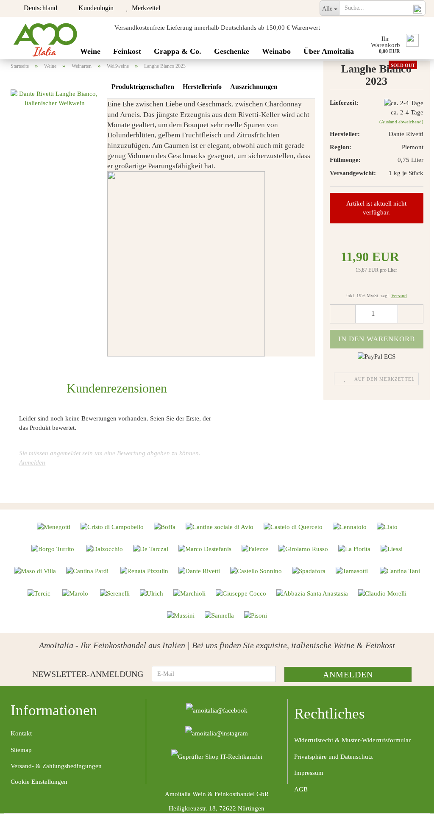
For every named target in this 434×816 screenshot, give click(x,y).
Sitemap (21, 749)
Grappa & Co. (177, 51)
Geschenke (231, 51)
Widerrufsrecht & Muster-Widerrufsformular (352, 740)
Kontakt (21, 733)
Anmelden (32, 462)
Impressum (308, 772)
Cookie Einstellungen (39, 781)
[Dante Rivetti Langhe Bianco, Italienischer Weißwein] (55, 98)
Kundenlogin (94, 7)
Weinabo (276, 51)
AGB (301, 789)
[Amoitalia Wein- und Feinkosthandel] (46, 38)
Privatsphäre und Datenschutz (333, 756)
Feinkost (127, 51)
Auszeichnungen (254, 86)
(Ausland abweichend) (401, 121)
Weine (90, 51)
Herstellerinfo (202, 86)
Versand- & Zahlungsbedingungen (56, 766)
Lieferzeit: (344, 102)
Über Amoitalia (328, 51)
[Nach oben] (410, 803)
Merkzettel (144, 7)
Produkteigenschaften (142, 86)
